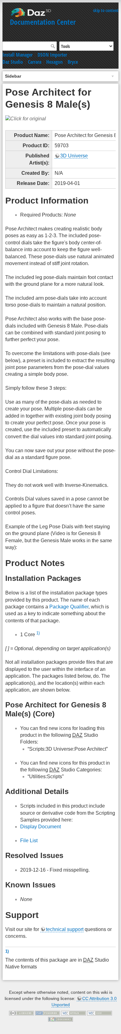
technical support (64, 929)
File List (29, 840)
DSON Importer (52, 54)
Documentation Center (43, 22)
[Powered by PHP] (47, 1012)
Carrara (34, 61)
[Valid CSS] (99, 1012)
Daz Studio (12, 61)
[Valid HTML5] (73, 1012)
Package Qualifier (68, 606)
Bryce (73, 61)
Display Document (40, 826)
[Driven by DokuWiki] (60, 1018)
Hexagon (54, 61)
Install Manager (17, 54)
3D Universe (74, 155)
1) (38, 633)
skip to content (106, 10)
